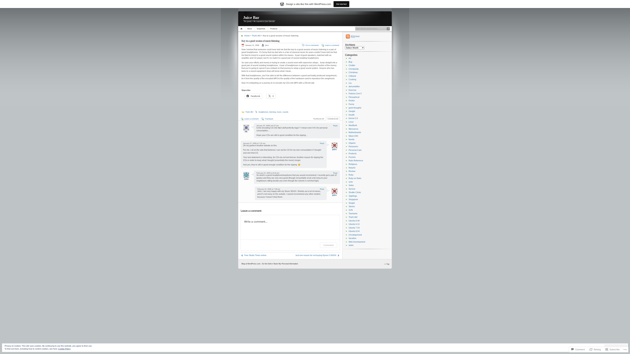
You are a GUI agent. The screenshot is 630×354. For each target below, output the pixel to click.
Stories (352, 206)
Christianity (354, 69)
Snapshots (261, 29)
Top (387, 264)
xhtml (351, 245)
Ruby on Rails (355, 178)
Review (352, 171)
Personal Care (355, 150)
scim (351, 182)
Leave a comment (332, 45)
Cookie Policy (64, 349)
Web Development (357, 242)
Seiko (351, 185)
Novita (351, 139)
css (350, 83)
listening (272, 112)
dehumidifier (354, 86)
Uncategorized (355, 235)
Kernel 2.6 (353, 118)
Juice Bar (251, 17)
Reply (335, 126)
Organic (352, 143)
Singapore (353, 199)
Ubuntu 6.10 (354, 224)
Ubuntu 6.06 (354, 221)
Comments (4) (333, 119)
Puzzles (352, 157)
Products (273, 29)
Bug (350, 62)
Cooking (352, 79)
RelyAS (352, 168)
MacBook (353, 125)
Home (242, 28)
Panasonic (353, 146)
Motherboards (355, 132)
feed (355, 36)
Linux (351, 122)
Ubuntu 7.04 (354, 228)
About (249, 29)
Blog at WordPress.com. (251, 264)
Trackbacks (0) (318, 119)
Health (352, 115)
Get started (341, 4)
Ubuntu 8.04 (354, 231)
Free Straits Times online (255, 255)
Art (350, 58)
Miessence (353, 129)
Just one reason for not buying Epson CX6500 (315, 255)
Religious (353, 164)
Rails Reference (356, 160)
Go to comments (312, 45)
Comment (328, 245)
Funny (351, 104)
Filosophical (354, 97)
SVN (351, 210)
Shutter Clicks (355, 192)
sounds (285, 112)
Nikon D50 (353, 136)
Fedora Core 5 (355, 93)
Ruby (351, 175)
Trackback (269, 119)
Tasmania (353, 213)
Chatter (352, 65)
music (279, 112)
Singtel (352, 203)
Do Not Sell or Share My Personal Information (280, 264)
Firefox (352, 100)
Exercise (352, 90)
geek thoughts (355, 108)
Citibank (352, 76)
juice (267, 45)
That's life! (256, 36)
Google (352, 111)
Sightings (353, 196)
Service (352, 189)
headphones (263, 112)
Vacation (352, 238)
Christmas (353, 72)
